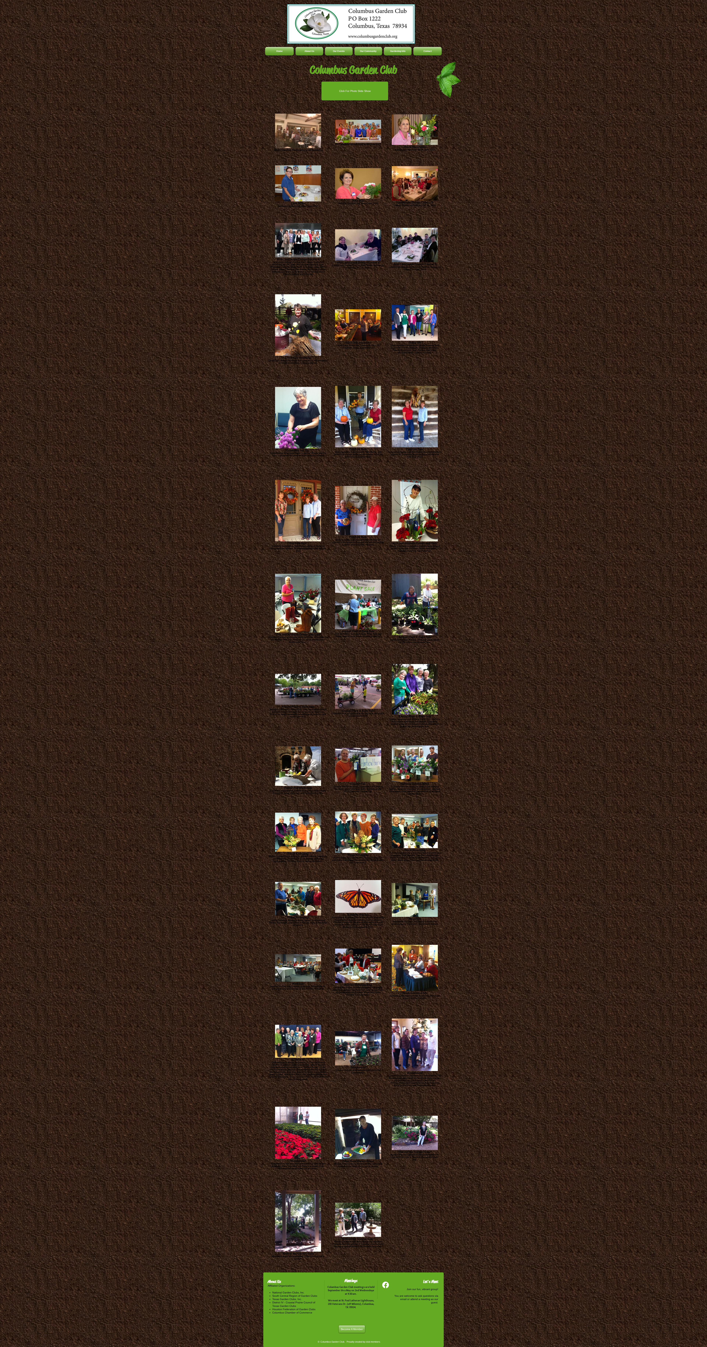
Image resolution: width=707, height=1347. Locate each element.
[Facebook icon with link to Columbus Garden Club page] (385, 1285)
